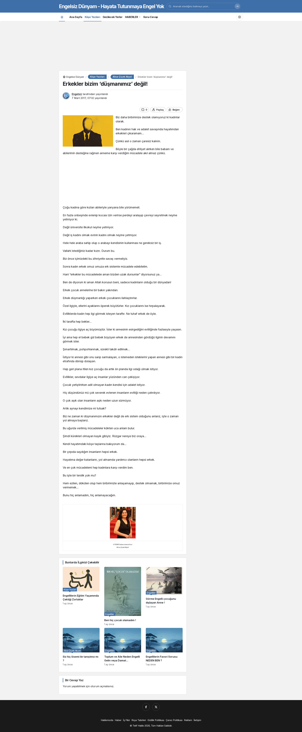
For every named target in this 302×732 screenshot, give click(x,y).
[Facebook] (146, 707)
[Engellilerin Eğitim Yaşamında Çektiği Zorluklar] (81, 596)
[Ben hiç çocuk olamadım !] (122, 596)
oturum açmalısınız (102, 686)
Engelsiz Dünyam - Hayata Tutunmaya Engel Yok (111, 6)
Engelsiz (77, 94)
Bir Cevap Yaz (74, 680)
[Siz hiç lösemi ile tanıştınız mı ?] (81, 647)
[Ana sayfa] (62, 17)
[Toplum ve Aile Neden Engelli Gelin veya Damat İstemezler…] (122, 647)
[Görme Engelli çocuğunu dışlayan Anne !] (164, 596)
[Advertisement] (151, 46)
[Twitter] (156, 707)
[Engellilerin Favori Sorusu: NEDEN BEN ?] (164, 647)
